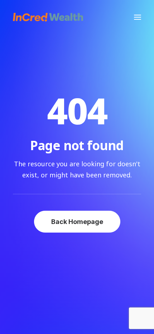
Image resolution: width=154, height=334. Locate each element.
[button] (137, 17)
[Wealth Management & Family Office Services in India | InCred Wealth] (48, 17)
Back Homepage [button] (77, 221)
